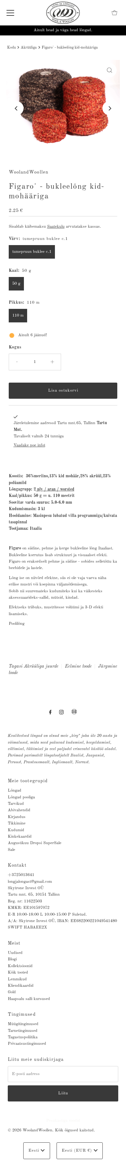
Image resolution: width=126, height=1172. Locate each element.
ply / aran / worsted (55, 489)
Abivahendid (19, 810)
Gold (12, 992)
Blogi (12, 959)
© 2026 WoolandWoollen (30, 1130)
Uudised (15, 953)
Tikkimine (17, 823)
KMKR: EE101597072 (28, 908)
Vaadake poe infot (29, 445)
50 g (16, 283)
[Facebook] (50, 712)
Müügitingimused (23, 1024)
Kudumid (16, 830)
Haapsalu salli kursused (29, 999)
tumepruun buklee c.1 (31, 252)
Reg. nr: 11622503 (25, 901)
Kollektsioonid (20, 966)
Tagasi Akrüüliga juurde (33, 666)
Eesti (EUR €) (78, 1150)
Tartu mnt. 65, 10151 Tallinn (34, 894)
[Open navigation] (10, 13)
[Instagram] (61, 712)
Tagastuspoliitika (22, 1037)
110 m (18, 315)
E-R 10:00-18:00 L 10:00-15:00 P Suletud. (47, 914)
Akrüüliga (29, 48)
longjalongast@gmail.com (30, 882)
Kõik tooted (18, 972)
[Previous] (16, 108)
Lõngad (14, 790)
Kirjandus (17, 817)
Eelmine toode (78, 666)
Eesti (34, 1150)
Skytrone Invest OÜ (26, 888)
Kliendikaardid (21, 986)
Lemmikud (17, 979)
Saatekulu (56, 226)
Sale (11, 850)
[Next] (109, 108)
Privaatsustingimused (27, 1044)
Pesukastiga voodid (63, 1121)
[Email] (74, 714)
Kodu (11, 48)
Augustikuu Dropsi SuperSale (34, 843)
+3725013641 (21, 875)
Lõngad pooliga (21, 797)
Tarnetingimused (22, 1031)
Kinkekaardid (20, 836)
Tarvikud (16, 804)
